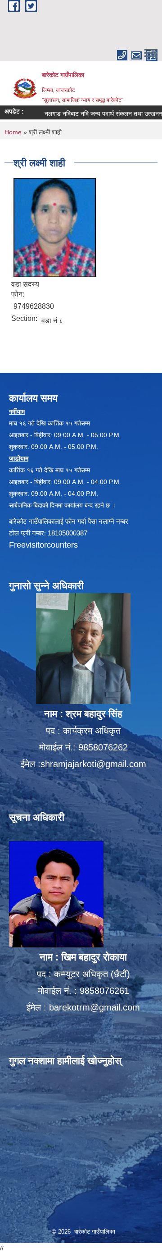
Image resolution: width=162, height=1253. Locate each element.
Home (13, 132)
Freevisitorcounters (43, 544)
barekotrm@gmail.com (94, 1007)
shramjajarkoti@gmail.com (93, 764)
